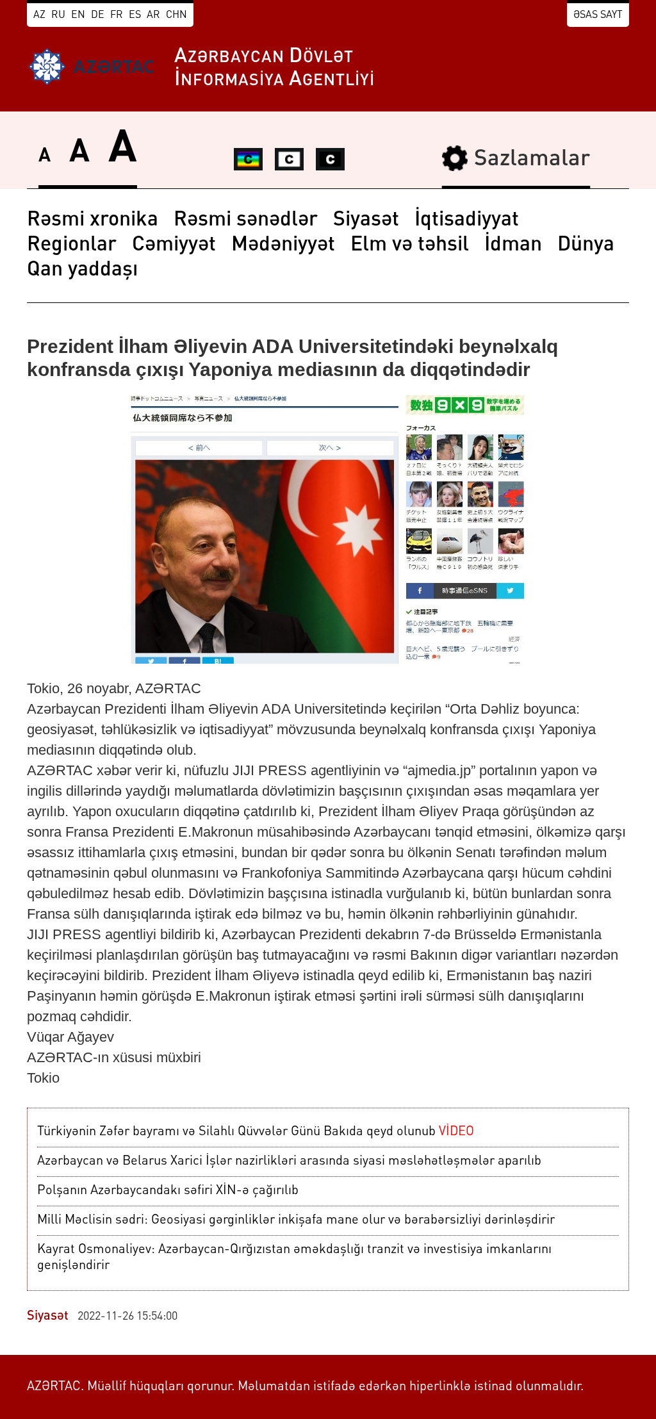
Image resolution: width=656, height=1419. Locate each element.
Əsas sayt (598, 15)
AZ (39, 15)
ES (135, 15)
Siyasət (366, 220)
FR (116, 15)
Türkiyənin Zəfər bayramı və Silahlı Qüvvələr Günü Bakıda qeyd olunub (255, 1132)
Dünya (585, 245)
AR (153, 15)
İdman (513, 245)
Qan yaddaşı (82, 270)
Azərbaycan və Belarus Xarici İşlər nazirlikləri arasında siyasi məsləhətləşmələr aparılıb (289, 1161)
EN (78, 15)
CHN (176, 15)
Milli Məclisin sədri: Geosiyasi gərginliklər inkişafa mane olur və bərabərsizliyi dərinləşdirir (296, 1220)
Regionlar (72, 245)
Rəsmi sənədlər (246, 220)
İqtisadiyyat (466, 220)
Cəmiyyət (174, 245)
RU (58, 15)
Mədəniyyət (283, 245)
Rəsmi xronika (92, 220)
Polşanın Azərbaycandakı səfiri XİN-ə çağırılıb (168, 1191)
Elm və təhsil (409, 245)
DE (97, 15)
